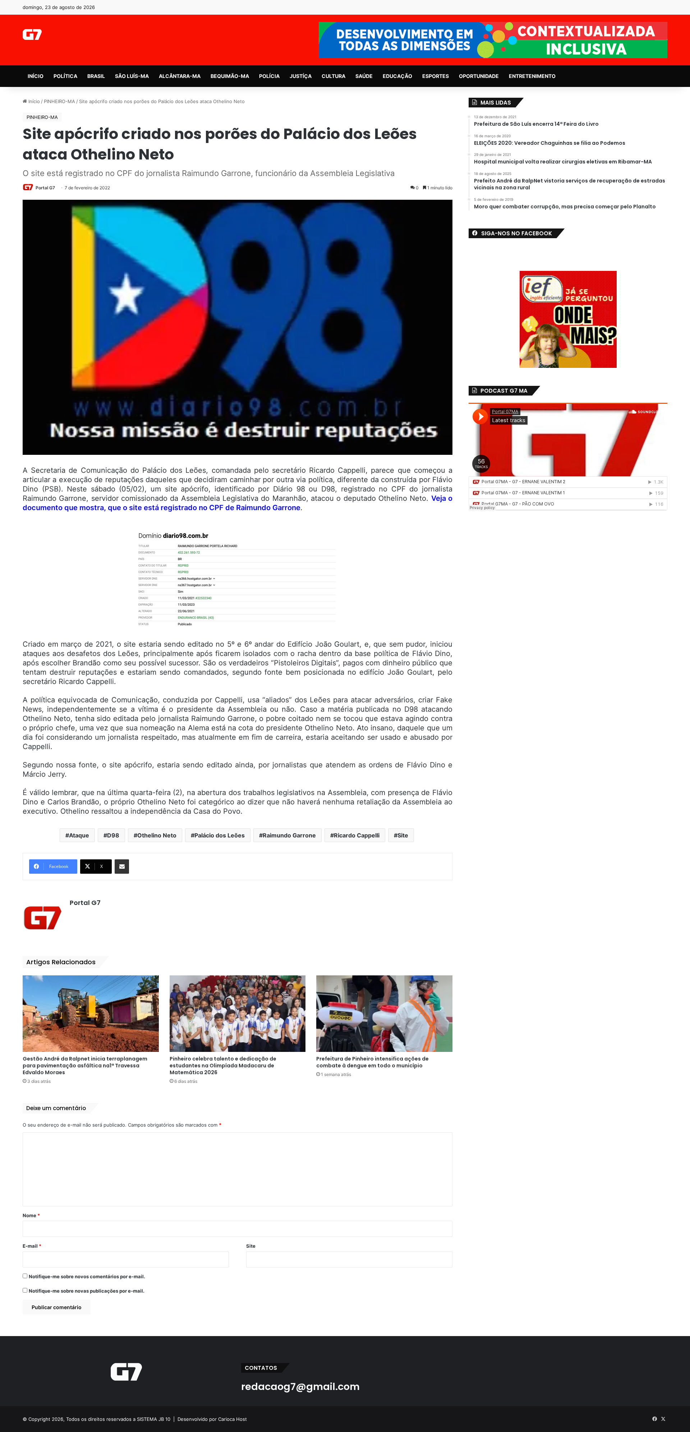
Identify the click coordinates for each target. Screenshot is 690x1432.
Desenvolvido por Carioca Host (212, 1419)
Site (402, 835)
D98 (113, 835)
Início (33, 101)
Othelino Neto (156, 835)
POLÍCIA (269, 76)
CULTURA (333, 76)
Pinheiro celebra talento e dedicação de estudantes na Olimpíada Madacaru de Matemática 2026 (223, 1065)
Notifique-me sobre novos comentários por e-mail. (87, 1276)
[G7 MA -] (32, 34)
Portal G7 (45, 187)
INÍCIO (35, 76)
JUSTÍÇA (301, 76)
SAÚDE (364, 76)
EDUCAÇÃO (397, 76)
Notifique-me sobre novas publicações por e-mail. (86, 1291)
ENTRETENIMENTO (532, 76)
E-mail (32, 1246)
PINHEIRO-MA (59, 101)
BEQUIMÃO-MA (230, 76)
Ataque (79, 835)
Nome (31, 1215)
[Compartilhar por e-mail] (122, 866)
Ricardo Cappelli (357, 835)
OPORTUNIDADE (479, 76)
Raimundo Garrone (289, 835)
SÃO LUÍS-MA (132, 76)
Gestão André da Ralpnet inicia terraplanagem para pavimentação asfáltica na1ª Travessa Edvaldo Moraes (85, 1065)
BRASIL (96, 76)
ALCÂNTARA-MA (180, 76)
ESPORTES (435, 76)
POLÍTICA (65, 76)
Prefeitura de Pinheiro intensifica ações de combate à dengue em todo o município (372, 1062)
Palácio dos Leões (219, 835)
